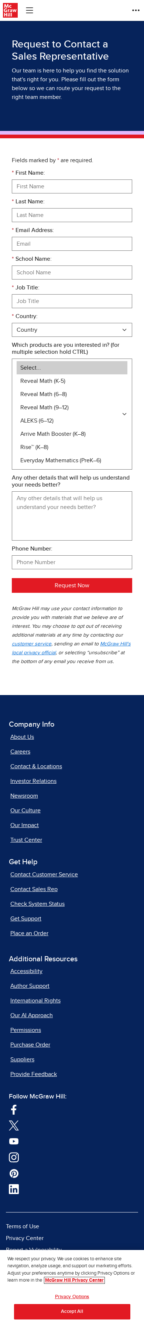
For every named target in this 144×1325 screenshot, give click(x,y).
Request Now (72, 585)
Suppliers (22, 1059)
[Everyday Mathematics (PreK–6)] (72, 460)
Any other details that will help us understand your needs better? (71, 481)
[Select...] (72, 367)
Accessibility (26, 971)
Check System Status (37, 904)
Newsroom (24, 796)
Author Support (29, 986)
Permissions (25, 1030)
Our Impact (24, 825)
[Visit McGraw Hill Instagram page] (14, 1157)
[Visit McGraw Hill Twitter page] (14, 1125)
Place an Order (29, 933)
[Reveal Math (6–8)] (72, 394)
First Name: (28, 173)
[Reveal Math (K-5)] (72, 381)
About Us (22, 737)
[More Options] (136, 10)
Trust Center (26, 840)
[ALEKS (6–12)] (72, 420)
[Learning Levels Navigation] (29, 10)
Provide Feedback (33, 1074)
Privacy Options (72, 1296)
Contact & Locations (36, 766)
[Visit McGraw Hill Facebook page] (14, 1109)
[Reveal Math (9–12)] (72, 407)
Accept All (72, 1311)
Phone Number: (32, 549)
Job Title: (26, 288)
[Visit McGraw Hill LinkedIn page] (14, 1189)
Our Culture (25, 810)
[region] (72, 1287)
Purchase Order (30, 1045)
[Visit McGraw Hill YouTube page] (14, 1141)
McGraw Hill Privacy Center (74, 1280)
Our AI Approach (31, 1015)
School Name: (32, 259)
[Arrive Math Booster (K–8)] (72, 434)
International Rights (35, 1001)
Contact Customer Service (44, 874)
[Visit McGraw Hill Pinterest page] (14, 1173)
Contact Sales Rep (34, 889)
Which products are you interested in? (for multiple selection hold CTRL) (65, 348)
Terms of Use (22, 1226)
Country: (25, 316)
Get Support (25, 919)
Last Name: (28, 201)
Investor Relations (33, 781)
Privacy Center (25, 1238)
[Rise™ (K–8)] (72, 447)
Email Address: (33, 230)
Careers (20, 752)
